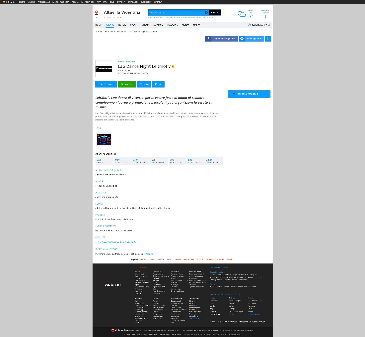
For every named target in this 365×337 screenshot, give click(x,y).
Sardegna (232, 309)
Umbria (250, 311)
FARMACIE (158, 24)
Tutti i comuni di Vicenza (219, 267)
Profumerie (175, 287)
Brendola (244, 275)
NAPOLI (162, 18)
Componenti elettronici (139, 290)
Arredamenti (139, 274)
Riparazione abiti (159, 287)
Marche (212, 306)
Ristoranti (192, 301)
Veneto (231, 314)
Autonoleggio (140, 309)
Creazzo (219, 275)
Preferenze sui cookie (168, 334)
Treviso (233, 287)
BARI (204, 18)
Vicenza (222, 277)
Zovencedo (243, 279)
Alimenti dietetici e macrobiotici (178, 304)
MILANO (156, 18)
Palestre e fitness (177, 274)
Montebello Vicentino (229, 279)
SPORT (152, 259)
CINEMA (145, 24)
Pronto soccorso (159, 305)
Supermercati (176, 301)
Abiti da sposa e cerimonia (159, 292)
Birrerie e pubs (194, 307)
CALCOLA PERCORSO (248, 94)
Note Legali (136, 334)
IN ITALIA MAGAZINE (230, 322)
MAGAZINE (172, 24)
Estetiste (174, 282)
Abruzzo (213, 298)
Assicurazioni (194, 278)
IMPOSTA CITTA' (245, 322)
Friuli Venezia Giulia (255, 300)
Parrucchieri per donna (179, 280)
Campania (213, 300)
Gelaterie (174, 318)
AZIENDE (110, 24)
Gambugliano (215, 279)
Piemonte (251, 306)
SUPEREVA (158, 2)
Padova (219, 287)
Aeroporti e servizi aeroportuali (141, 313)
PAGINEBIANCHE (87, 2)
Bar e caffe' (193, 305)
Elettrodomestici (141, 276)
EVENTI (133, 24)
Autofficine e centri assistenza (141, 319)
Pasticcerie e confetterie (175, 315)
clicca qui (149, 254)
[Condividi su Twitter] (268, 39)
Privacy (144, 334)
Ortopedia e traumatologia (158, 315)
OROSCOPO (189, 259)
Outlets (155, 282)
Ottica (155, 289)
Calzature (156, 278)
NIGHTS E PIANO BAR (126, 61)
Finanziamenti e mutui (197, 280)
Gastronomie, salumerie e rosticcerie (179, 308)
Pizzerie (192, 303)
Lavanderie (157, 284)
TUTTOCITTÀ (102, 2)
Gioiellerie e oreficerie (161, 276)
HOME (98, 24)
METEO (185, 24)
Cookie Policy (153, 334)
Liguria (231, 303)
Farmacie (156, 301)
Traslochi (138, 293)
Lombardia (252, 303)
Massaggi (174, 284)
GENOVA (184, 18)
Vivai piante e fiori (141, 280)
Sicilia (250, 309)
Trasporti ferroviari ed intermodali (143, 306)
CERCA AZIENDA (253, 314)
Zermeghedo (231, 277)
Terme (173, 278)
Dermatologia (176, 289)
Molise (231, 306)
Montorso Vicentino (255, 277)
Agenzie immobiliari (196, 287)
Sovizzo (212, 275)
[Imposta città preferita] (97, 12)
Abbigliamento (158, 274)
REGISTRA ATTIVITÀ (260, 24)
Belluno (212, 287)
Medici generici (158, 307)
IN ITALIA (210, 18)
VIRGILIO (31, 2)
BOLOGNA (191, 18)
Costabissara (241, 277)
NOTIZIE (122, 24)
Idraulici (137, 278)
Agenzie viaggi (140, 303)
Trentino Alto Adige (236, 311)
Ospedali (156, 303)
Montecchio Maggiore (232, 275)
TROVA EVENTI (194, 318)
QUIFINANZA (133, 2)
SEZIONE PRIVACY (258, 322)
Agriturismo (193, 316)
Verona (247, 287)
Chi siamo (126, 334)
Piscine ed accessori (178, 276)
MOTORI (161, 259)
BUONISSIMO (146, 2)
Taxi (136, 301)
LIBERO (22, 2)
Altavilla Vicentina (122, 12)
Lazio (212, 303)
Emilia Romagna (235, 300)
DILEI (112, 2)
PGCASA (75, 2)
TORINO (177, 18)
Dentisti (156, 312)
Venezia (240, 287)
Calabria (251, 298)
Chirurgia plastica (177, 291)
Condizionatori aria (142, 287)
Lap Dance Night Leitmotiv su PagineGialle (117, 242)
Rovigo (226, 287)
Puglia (212, 309)
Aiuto (179, 334)
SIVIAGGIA (121, 2)
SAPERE (178, 259)
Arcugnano (253, 275)
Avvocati (192, 284)
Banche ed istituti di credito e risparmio (196, 275)
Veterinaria (157, 318)
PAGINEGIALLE (44, 2)
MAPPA (196, 24)
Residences (193, 314)
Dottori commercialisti (197, 282)
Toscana (213, 311)
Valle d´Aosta (215, 314)
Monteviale (214, 277)
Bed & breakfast (195, 312)
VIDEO (169, 259)
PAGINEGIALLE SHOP (60, 2)
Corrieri (137, 322)
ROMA (150, 18)
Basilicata (232, 298)
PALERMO (169, 18)
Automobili (139, 316)
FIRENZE (198, 18)
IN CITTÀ (200, 259)
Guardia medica (158, 309)
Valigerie (156, 280)
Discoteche (193, 309)
